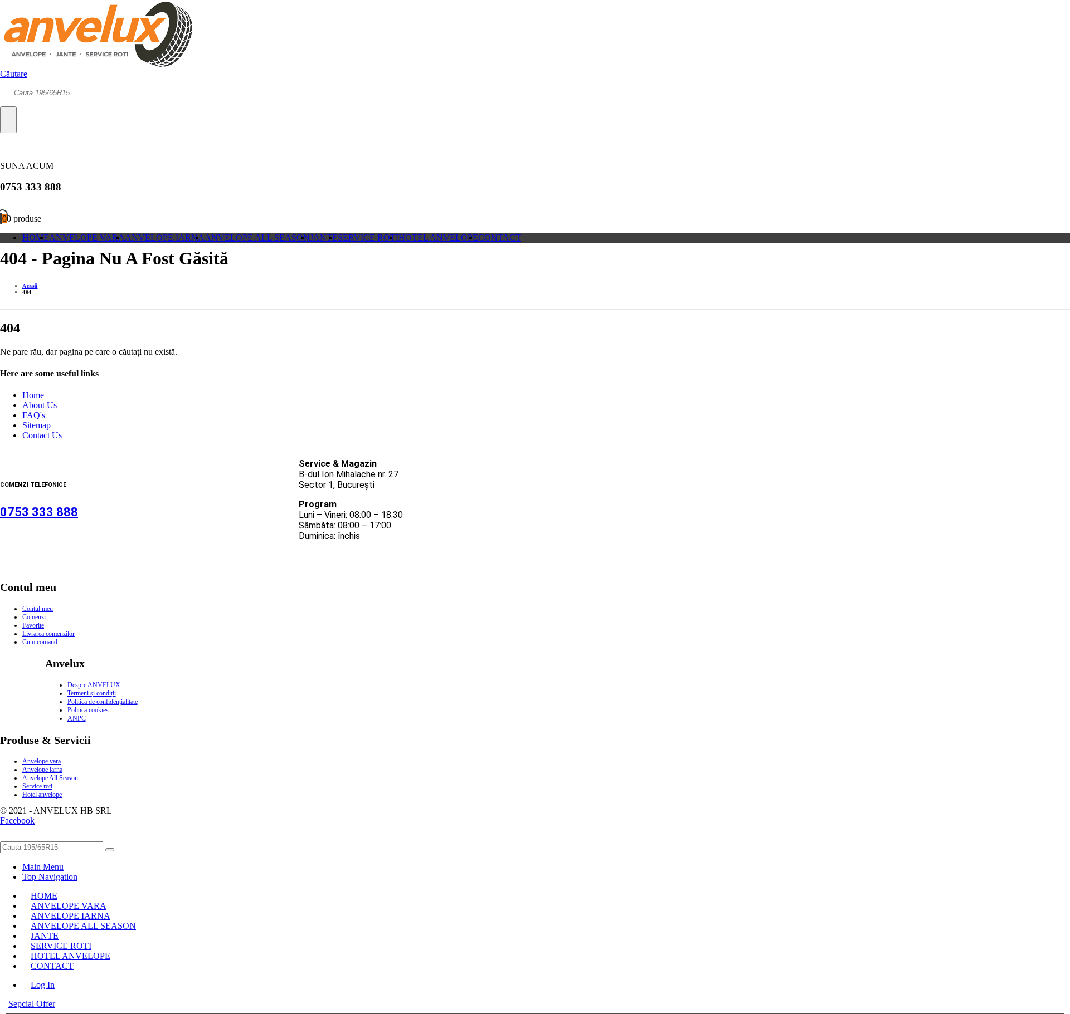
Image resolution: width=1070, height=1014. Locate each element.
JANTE (324, 237)
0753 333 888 (39, 512)
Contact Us (42, 435)
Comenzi (34, 617)
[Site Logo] (96, 63)
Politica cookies (88, 710)
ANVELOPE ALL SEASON (257, 237)
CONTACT (499, 237)
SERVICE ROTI (368, 237)
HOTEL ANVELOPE (438, 237)
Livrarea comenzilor (48, 634)
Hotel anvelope (42, 795)
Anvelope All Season (50, 778)
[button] (13, 74)
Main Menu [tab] (43, 866)
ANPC (76, 718)
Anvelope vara (41, 761)
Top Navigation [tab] (49, 876)
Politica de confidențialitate (102, 702)
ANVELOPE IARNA (165, 237)
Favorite (33, 625)
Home (33, 395)
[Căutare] (8, 119)
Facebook (17, 820)
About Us (39, 405)
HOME (35, 237)
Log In (43, 984)
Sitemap (36, 425)
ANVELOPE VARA (87, 237)
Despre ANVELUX (93, 685)
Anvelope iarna (42, 769)
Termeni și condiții (91, 693)
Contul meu (37, 609)
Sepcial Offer (31, 1003)
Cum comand (39, 642)
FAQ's (33, 415)
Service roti (37, 786)
